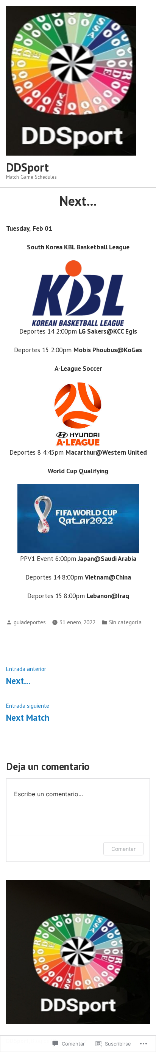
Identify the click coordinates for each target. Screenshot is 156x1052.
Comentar (123, 849)
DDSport (27, 167)
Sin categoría (125, 622)
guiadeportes (30, 622)
